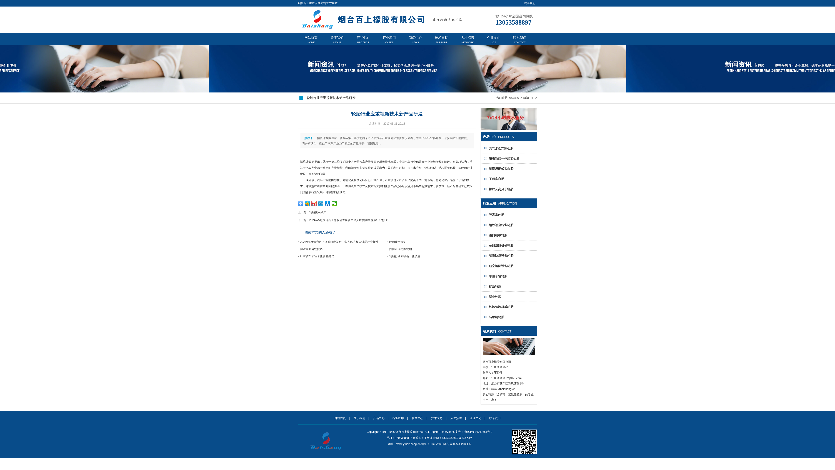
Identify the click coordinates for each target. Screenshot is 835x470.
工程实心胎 (496, 179)
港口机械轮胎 (498, 235)
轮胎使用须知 (317, 212)
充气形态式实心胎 (501, 148)
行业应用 (398, 418)
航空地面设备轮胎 (501, 266)
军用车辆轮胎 (498, 276)
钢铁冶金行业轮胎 (501, 225)
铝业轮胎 (495, 296)
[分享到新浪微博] (314, 203)
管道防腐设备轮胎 (501, 255)
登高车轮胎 (496, 215)
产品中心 (378, 418)
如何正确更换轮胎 (400, 249)
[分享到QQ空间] (307, 203)
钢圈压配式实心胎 (501, 168)
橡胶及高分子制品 (501, 189)
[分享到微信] (334, 203)
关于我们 (359, 418)
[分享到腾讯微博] (321, 203)
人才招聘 (456, 418)
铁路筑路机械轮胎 (501, 307)
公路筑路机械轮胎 (501, 245)
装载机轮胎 (496, 317)
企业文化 (475, 418)
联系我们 (529, 3)
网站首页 (514, 97)
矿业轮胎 (495, 286)
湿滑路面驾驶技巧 (311, 249)
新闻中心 (528, 97)
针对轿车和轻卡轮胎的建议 (317, 256)
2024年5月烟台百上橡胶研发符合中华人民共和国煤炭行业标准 (348, 220)
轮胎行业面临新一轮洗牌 (404, 256)
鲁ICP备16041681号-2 (478, 431)
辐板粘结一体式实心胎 (504, 158)
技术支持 (437, 418)
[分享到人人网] (327, 203)
